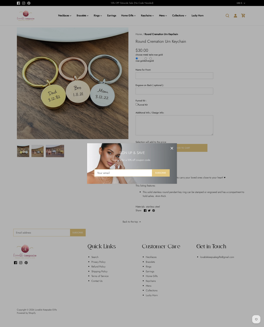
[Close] (172, 148)
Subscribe (160, 172)
